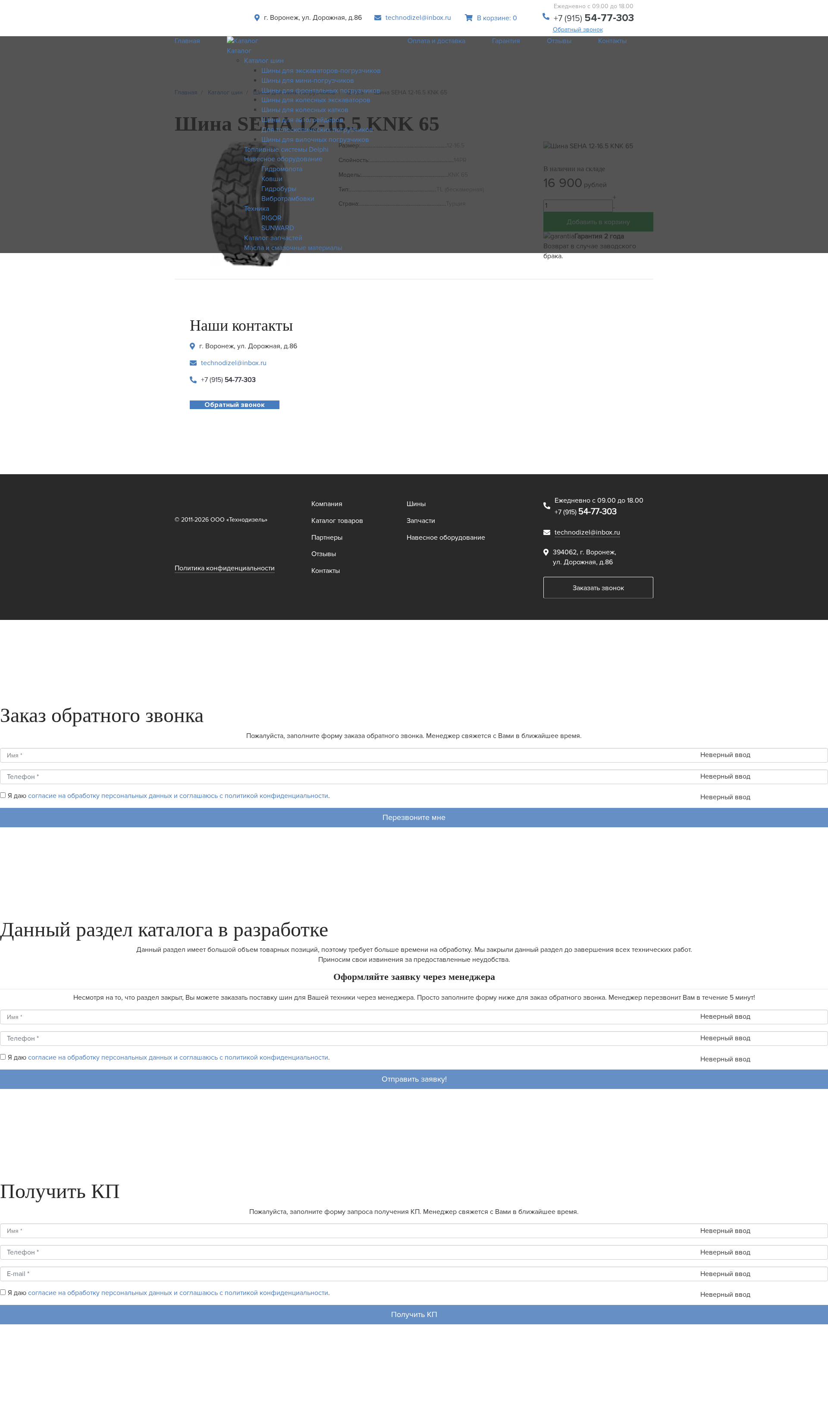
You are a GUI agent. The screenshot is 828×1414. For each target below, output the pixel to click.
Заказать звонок (598, 588)
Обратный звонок (578, 29)
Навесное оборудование (446, 537)
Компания (326, 504)
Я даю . (169, 795)
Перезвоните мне (414, 817)
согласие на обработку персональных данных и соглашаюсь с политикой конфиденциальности (178, 795)
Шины (416, 504)
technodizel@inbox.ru (418, 17)
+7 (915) (594, 18)
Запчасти (421, 520)
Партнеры (326, 537)
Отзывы (323, 554)
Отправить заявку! (414, 1079)
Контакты (325, 570)
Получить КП (414, 1314)
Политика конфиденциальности (225, 568)
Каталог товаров (337, 520)
